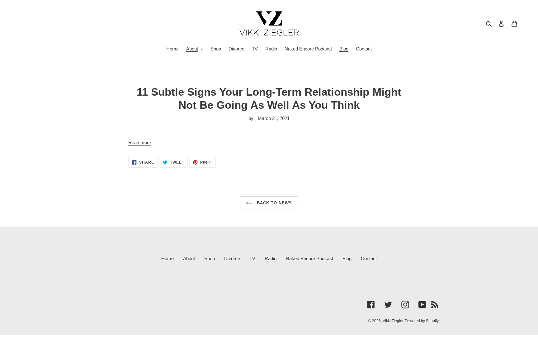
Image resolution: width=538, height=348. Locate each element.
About (189, 258)
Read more (139, 142)
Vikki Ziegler (393, 321)
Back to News (273, 203)
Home (167, 258)
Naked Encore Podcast (309, 258)
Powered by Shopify (422, 321)
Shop (209, 258)
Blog (347, 258)
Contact (369, 258)
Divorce (232, 258)
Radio (270, 258)
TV (252, 258)
